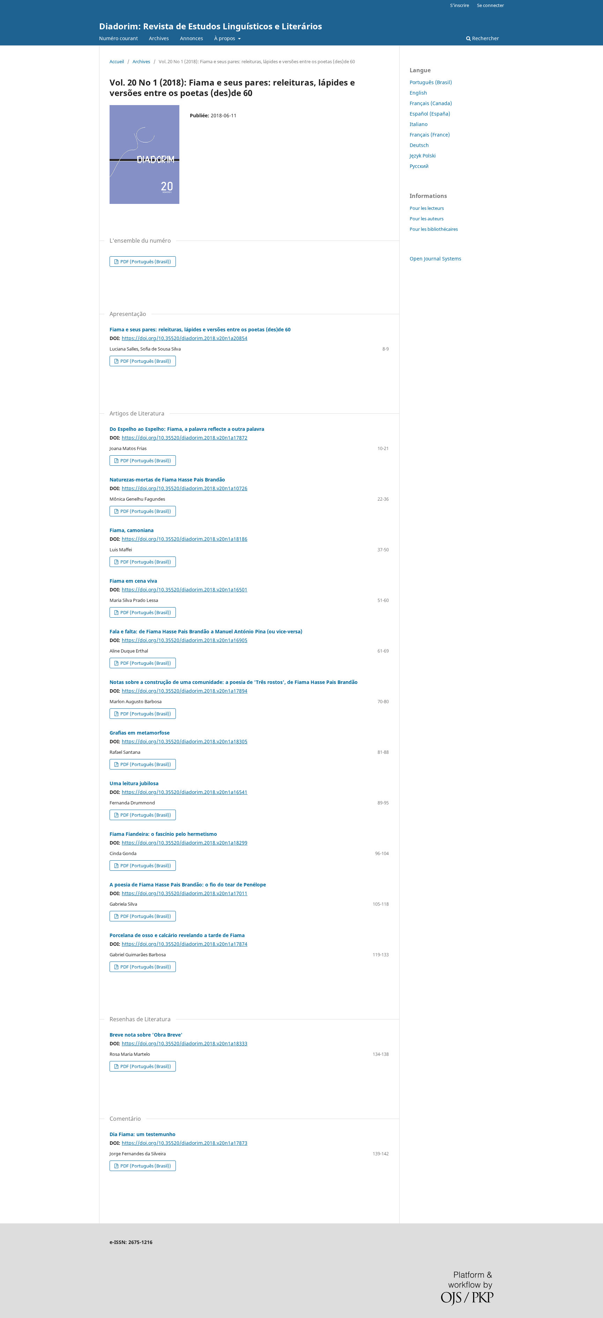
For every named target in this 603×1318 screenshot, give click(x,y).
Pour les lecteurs (427, 208)
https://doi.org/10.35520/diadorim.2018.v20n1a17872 (184, 437)
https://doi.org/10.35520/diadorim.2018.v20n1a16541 (184, 792)
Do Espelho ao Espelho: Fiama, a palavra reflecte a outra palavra (187, 429)
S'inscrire (459, 5)
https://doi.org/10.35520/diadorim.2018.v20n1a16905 (184, 640)
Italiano (418, 124)
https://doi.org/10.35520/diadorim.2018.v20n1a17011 (184, 893)
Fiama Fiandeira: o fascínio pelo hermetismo (163, 834)
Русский (419, 166)
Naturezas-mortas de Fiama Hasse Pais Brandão (167, 479)
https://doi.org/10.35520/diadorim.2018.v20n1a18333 (184, 1043)
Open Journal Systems (435, 258)
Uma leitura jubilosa (134, 783)
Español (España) (430, 113)
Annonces (191, 38)
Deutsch (419, 145)
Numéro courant (118, 38)
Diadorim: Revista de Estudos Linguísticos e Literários (210, 26)
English (418, 92)
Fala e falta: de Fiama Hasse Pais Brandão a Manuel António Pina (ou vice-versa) (206, 631)
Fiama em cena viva (133, 580)
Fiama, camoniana (132, 530)
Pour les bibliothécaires (434, 229)
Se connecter (490, 5)
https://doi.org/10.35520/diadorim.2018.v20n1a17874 (184, 944)
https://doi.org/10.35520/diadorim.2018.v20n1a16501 (184, 589)
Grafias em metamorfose (140, 732)
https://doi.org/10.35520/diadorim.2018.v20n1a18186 (184, 539)
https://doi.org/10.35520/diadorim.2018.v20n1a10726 (184, 488)
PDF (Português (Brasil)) (145, 261)
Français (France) (430, 134)
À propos (225, 38)
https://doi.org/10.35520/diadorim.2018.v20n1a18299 (184, 842)
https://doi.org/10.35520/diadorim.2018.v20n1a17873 (184, 1143)
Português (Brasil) (431, 82)
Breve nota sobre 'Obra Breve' (146, 1034)
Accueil (117, 61)
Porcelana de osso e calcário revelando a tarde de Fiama (177, 935)
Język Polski (423, 155)
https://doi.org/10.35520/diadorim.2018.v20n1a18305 (184, 741)
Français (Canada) (431, 103)
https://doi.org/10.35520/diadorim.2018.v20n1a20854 (184, 338)
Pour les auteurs (427, 218)
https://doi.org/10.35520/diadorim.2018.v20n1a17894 (184, 690)
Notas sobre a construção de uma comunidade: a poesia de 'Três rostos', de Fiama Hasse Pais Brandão (234, 682)
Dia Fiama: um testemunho (143, 1134)
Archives (159, 38)
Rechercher (485, 38)
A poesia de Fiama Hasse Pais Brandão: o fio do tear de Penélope (188, 884)
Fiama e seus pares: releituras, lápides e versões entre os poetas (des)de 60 (200, 329)
